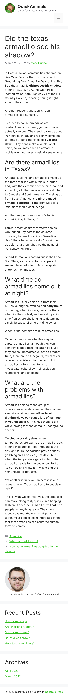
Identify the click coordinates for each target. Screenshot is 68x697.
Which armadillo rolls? (23, 541)
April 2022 (11, 670)
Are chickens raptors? (19, 626)
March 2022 (13, 676)
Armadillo (15, 536)
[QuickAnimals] (10, 8)
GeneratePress (54, 691)
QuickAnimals (32, 6)
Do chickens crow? (17, 638)
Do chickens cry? (16, 621)
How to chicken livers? (20, 643)
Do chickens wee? (17, 632)
